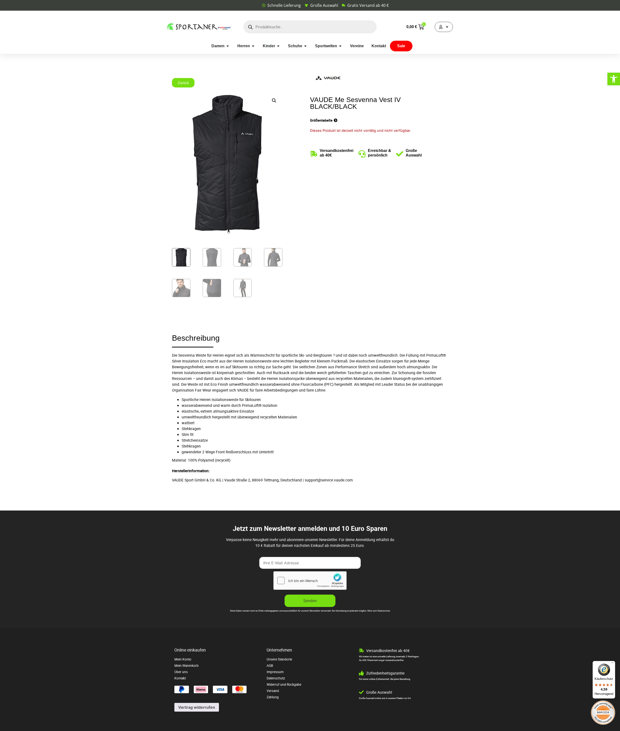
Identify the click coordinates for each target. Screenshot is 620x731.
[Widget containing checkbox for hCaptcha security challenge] (310, 580)
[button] (274, 100)
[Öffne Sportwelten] (340, 46)
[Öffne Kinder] (278, 46)
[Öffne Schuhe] (305, 46)
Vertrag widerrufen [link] (196, 707)
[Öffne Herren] (253, 46)
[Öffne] (447, 27)
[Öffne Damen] (228, 46)
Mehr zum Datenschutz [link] (378, 610)
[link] (613, 79)
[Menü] (612, 664)
